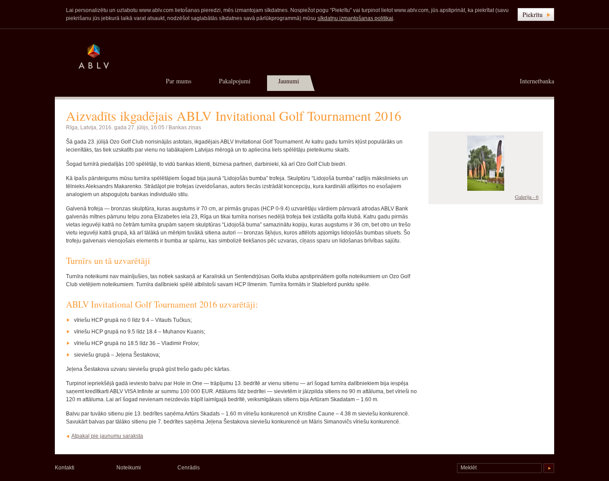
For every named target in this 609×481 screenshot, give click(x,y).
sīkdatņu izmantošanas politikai (355, 18)
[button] (536, 14)
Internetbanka (537, 81)
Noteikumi (128, 468)
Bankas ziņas (185, 127)
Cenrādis (188, 468)
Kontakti (64, 468)
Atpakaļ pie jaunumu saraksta (107, 436)
